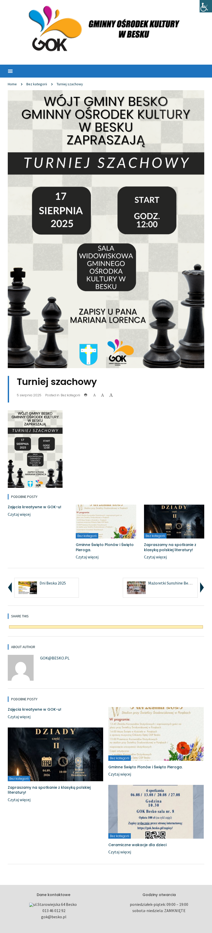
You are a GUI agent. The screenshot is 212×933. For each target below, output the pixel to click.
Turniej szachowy (70, 84)
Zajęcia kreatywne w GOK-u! (34, 507)
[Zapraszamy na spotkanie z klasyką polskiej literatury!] (174, 521)
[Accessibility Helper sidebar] (206, 6)
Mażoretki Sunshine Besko (171, 583)
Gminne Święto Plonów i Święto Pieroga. (105, 547)
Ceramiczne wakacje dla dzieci (137, 844)
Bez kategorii (36, 84)
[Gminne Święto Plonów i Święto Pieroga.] (106, 521)
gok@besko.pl (55, 658)
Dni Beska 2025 (53, 583)
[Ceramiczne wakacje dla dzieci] (156, 811)
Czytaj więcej (19, 514)
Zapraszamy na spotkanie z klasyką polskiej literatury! (170, 547)
